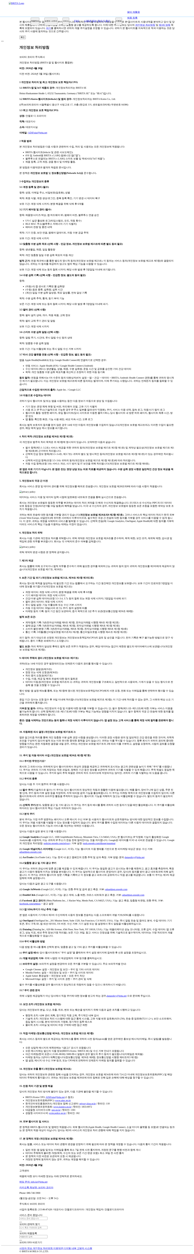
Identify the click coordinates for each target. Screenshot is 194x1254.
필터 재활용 (133, 12)
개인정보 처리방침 (43, 1248)
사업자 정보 (26, 1248)
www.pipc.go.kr (63, 1100)
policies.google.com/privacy (57, 843)
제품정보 (35, 21)
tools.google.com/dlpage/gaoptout (99, 843)
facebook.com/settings (30, 903)
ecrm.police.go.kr (57, 1113)
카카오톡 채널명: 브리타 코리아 (36, 1187)
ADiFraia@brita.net (37, 132)
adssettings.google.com (30, 852)
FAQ (76, 21)
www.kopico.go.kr (62, 1106)
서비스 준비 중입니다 (30, 1215)
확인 (23, 37)
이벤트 (119, 21)
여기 (48, 28)
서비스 (66, 21)
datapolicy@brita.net (134, 857)
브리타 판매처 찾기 (29, 1224)
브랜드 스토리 (51, 21)
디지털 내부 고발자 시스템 (78, 1248)
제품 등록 (132, 18)
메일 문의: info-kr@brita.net (33, 1182)
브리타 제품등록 (28, 1233)
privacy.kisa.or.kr (87, 1103)
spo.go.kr (56, 1110)
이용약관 (58, 1248)
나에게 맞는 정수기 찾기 (97, 21)
